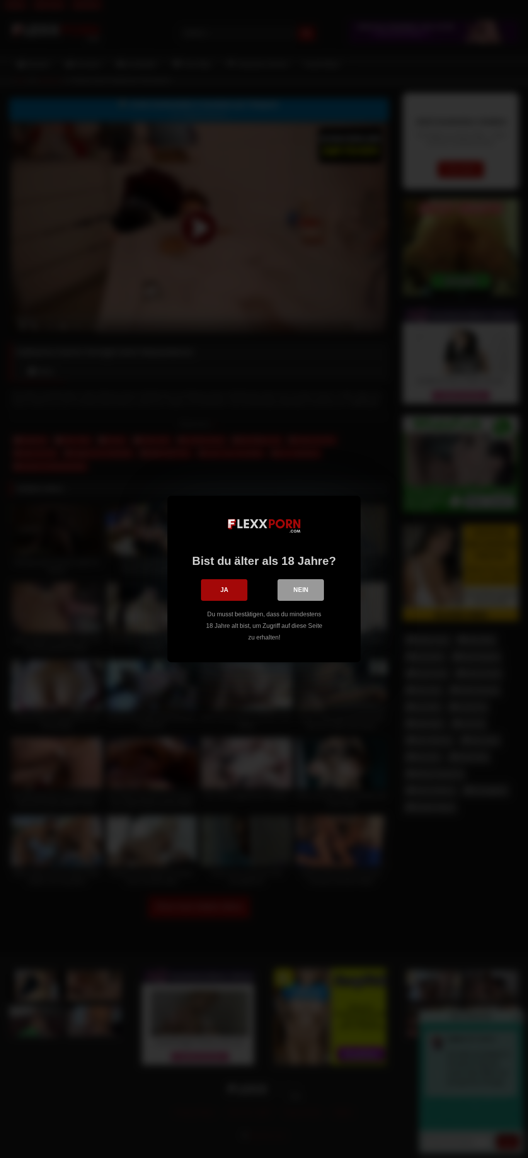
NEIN (300, 590)
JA (224, 590)
